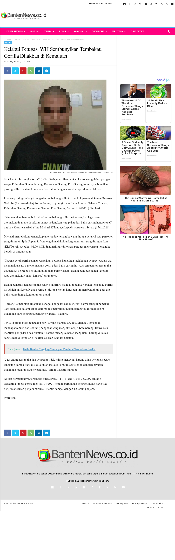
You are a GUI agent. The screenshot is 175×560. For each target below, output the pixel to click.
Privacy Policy (157, 503)
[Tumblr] (156, 4)
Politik (47, 31)
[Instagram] (135, 4)
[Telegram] (146, 4)
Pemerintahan (14, 31)
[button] (168, 31)
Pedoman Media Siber (102, 503)
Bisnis (62, 31)
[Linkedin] (38, 70)
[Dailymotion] (125, 4)
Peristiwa (117, 31)
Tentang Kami (122, 503)
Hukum (34, 31)
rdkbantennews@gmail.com (95, 481)
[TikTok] (151, 4)
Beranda (7, 39)
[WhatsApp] (167, 4)
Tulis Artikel (138, 31)
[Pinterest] (140, 4)
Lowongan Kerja (139, 503)
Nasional (79, 31)
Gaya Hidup (98, 31)
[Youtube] (172, 4)
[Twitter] (162, 4)
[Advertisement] (112, 16)
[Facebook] (130, 4)
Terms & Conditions (155, 507)
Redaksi (85, 503)
